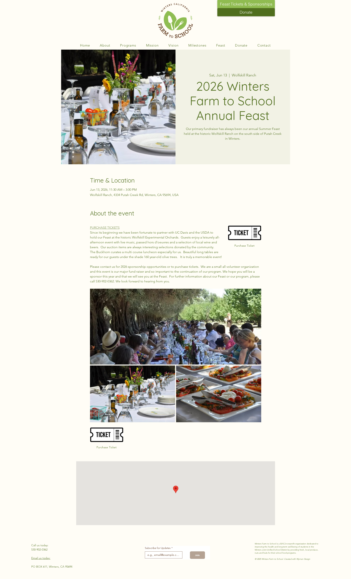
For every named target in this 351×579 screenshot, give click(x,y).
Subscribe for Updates (159, 548)
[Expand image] (175, 327)
